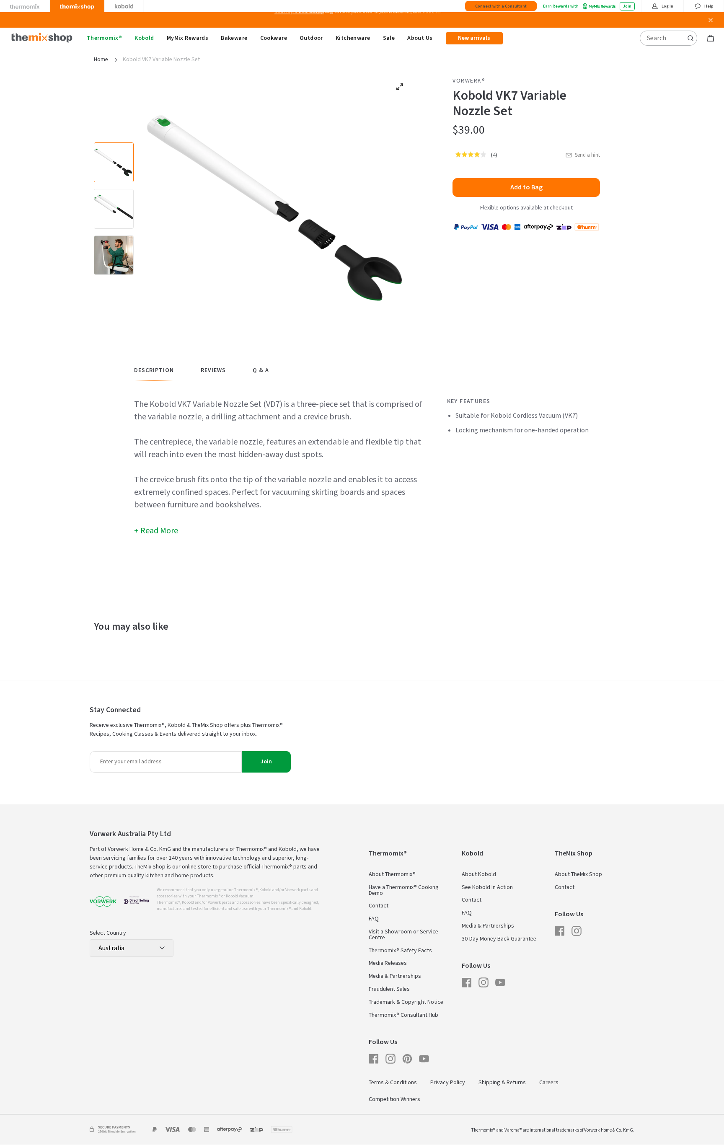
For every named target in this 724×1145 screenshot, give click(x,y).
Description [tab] (154, 370)
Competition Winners (394, 1099)
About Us (419, 38)
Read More (159, 531)
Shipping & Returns (502, 1082)
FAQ (374, 919)
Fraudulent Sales (389, 989)
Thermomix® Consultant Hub (403, 1015)
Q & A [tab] (261, 370)
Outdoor (311, 38)
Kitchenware (353, 38)
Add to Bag (526, 187)
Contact (378, 906)
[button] (471, 154)
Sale (389, 38)
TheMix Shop (573, 853)
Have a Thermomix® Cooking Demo (404, 890)
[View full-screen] (400, 87)
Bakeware (234, 38)
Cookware (273, 38)
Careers (549, 1082)
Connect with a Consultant (501, 6)
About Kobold (479, 874)
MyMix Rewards (187, 38)
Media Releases (388, 963)
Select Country (108, 933)
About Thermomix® (392, 874)
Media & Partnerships (395, 976)
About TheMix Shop (578, 874)
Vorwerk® (468, 81)
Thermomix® (104, 38)
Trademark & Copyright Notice (406, 1002)
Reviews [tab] (213, 370)
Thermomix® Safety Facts (400, 950)
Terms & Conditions (393, 1082)
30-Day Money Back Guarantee (499, 939)
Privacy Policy (447, 1082)
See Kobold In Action (487, 887)
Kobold (144, 38)
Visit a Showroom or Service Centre (403, 935)
